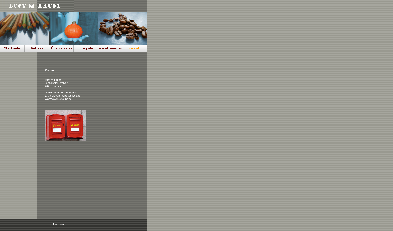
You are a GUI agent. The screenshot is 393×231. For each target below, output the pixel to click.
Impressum (58, 224)
